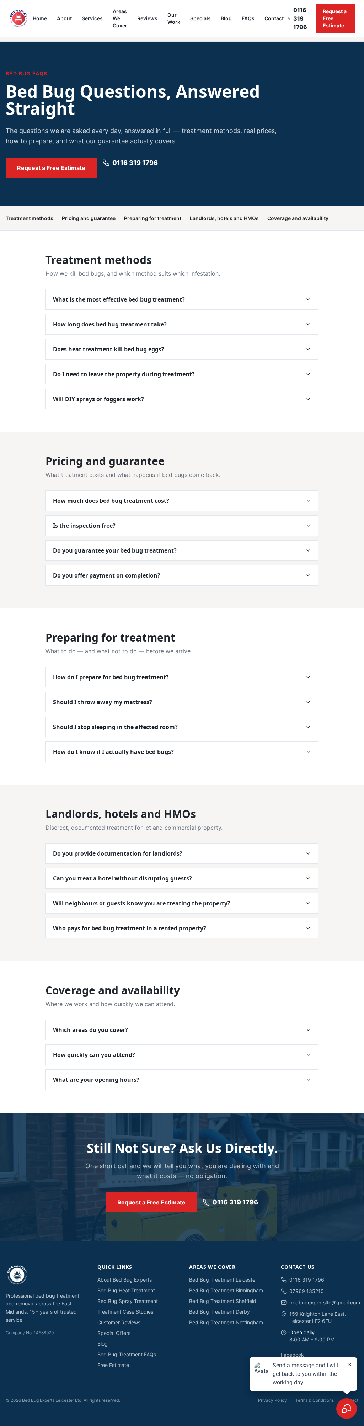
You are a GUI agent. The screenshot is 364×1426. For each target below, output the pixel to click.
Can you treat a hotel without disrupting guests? (122, 878)
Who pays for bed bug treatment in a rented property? (129, 928)
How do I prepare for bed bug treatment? (111, 677)
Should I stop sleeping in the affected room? (115, 727)
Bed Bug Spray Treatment (127, 1301)
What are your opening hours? (96, 1080)
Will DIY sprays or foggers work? (98, 399)
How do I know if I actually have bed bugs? (113, 752)
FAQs (248, 18)
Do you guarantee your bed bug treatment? (115, 550)
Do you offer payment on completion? (106, 575)
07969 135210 (306, 1291)
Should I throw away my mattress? (102, 702)
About (64, 18)
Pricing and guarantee (89, 218)
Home (40, 18)
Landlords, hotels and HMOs (224, 218)
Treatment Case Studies (125, 1312)
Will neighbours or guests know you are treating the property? (141, 903)
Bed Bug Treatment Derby (219, 1312)
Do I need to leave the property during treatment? (124, 374)
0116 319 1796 (300, 18)
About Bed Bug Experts (124, 1280)
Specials (200, 18)
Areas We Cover (120, 18)
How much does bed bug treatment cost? (111, 501)
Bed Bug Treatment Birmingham (226, 1290)
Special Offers (113, 1333)
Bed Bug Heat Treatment (126, 1290)
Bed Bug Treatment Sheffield (222, 1301)
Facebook (292, 1355)
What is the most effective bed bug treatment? (119, 299)
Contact (274, 18)
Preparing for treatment (152, 218)
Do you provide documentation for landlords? (117, 853)
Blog (226, 18)
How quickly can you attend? (94, 1055)
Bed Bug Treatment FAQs (126, 1354)
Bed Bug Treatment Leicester (223, 1280)
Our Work (173, 18)
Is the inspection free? (84, 526)
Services (92, 18)
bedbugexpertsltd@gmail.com (323, 1302)
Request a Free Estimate (335, 18)
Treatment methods (29, 218)
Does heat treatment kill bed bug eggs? (108, 349)
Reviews (147, 18)
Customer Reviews (118, 1322)
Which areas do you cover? (90, 1030)
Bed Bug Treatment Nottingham (226, 1322)
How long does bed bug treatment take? (110, 324)
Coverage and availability (297, 218)
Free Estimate (113, 1365)
